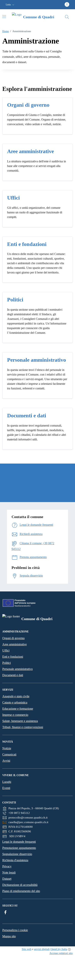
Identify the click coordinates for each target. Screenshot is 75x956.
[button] (10, 4)
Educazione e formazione (17, 708)
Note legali (9, 872)
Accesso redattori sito (61, 953)
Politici (6, 662)
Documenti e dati (12, 675)
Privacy (7, 866)
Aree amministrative (14, 644)
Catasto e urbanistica (14, 702)
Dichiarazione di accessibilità (20, 884)
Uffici (5, 650)
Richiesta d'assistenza (15, 860)
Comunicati (9, 754)
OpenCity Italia (58, 949)
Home (5, 31)
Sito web (26, 949)
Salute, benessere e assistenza (20, 721)
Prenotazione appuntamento (19, 847)
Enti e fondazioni (12, 656)
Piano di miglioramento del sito (21, 891)
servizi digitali (42, 949)
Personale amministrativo (17, 669)
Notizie (6, 748)
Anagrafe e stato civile (15, 696)
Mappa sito (9, 936)
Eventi (6, 788)
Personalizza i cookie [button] (15, 930)
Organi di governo (13, 638)
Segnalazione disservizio (17, 854)
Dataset (6, 878)
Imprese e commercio (15, 714)
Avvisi (6, 760)
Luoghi (6, 781)
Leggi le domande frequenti (19, 841)
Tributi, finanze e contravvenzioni (22, 727)
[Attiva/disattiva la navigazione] (4, 16)
